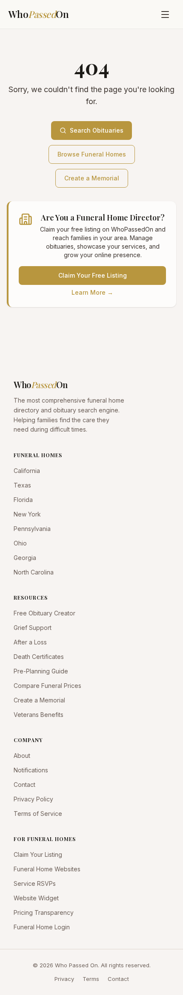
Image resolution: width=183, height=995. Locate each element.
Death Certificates (39, 656)
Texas (22, 485)
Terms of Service (38, 813)
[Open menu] (165, 14)
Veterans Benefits (38, 714)
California (27, 470)
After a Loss (30, 642)
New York (27, 514)
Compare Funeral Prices (47, 685)
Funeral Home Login (42, 927)
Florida (23, 499)
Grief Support (32, 627)
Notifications (31, 770)
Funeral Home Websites (47, 869)
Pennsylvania (32, 528)
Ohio (20, 543)
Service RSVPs (35, 883)
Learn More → (92, 292)
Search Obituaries (96, 130)
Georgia (25, 557)
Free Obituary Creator (44, 613)
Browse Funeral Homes (91, 154)
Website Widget (36, 898)
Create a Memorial (91, 178)
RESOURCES (31, 597)
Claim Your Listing (38, 854)
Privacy (64, 978)
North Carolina (34, 572)
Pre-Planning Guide (41, 671)
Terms (91, 978)
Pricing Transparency (44, 912)
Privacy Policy (33, 799)
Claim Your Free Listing (92, 275)
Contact (24, 784)
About (22, 755)
